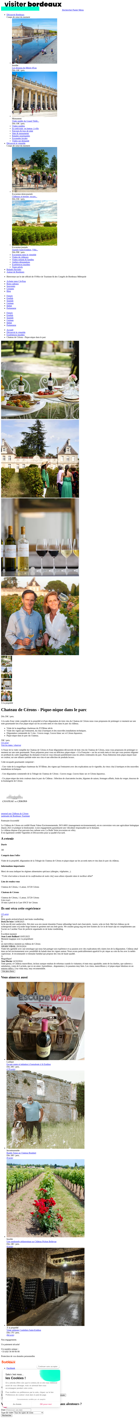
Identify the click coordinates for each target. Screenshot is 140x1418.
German (10, 303)
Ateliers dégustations (21, 262)
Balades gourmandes (21, 136)
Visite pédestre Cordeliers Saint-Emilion (24, 1330)
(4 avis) (10, 1246)
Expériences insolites (21, 264)
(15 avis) (5, 743)
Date (3, 1410)
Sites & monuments (20, 133)
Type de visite (7, 1412)
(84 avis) (10, 1335)
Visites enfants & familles (23, 259)
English (10, 298)
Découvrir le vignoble (16, 332)
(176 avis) (11, 1069)
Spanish (10, 301)
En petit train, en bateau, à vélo (25, 128)
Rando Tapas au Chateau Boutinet (21, 1153)
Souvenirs (11, 286)
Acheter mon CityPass (16, 281)
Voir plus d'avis (8, 971)
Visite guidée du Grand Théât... (25, 121)
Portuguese (11, 308)
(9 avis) (10, 1158)
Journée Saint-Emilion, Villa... (25, 250)
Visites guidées (18, 126)
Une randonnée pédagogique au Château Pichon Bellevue (31, 1241)
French (10, 296)
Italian (9, 306)
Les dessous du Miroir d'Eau (24, 68)
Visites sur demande (20, 141)
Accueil (10, 330)
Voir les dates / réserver (11, 745)
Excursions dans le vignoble (24, 255)
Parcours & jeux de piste (22, 131)
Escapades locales (19, 138)
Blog (9, 291)
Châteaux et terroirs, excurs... (24, 196)
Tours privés (17, 267)
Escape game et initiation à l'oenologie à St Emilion (29, 1064)
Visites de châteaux (20, 257)
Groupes (10, 289)
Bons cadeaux (13, 284)
